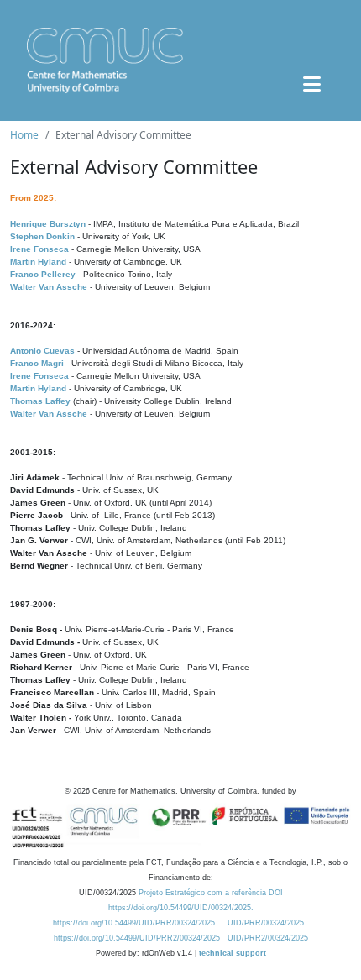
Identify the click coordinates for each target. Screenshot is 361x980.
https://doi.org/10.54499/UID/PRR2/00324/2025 (137, 938)
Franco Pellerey (43, 274)
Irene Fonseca (39, 249)
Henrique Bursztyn (48, 223)
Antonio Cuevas (42, 350)
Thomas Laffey (40, 401)
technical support (232, 953)
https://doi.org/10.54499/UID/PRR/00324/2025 (134, 923)
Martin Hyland (38, 261)
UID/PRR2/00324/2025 (268, 938)
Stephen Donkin (42, 236)
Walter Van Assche (48, 286)
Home (24, 135)
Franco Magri (37, 363)
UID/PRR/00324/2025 (266, 923)
